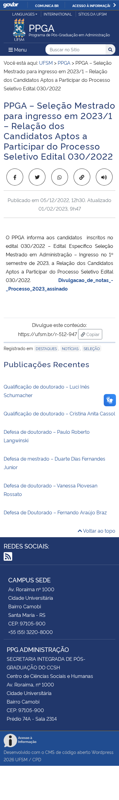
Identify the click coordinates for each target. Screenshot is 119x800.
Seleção (92, 348)
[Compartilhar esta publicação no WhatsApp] (59, 177)
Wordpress (103, 752)
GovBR (10, 5)
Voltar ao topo (98, 530)
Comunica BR (47, 5)
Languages (23, 13)
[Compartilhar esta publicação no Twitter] (37, 177)
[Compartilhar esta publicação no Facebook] (14, 177)
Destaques (46, 348)
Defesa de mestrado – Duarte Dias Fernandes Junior (54, 462)
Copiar (93, 334)
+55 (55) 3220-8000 (30, 631)
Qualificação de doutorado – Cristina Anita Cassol (59, 413)
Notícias (70, 348)
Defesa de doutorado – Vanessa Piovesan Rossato (50, 489)
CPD (36, 759)
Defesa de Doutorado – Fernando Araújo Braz (55, 512)
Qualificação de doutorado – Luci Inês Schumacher (46, 390)
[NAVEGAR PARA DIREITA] (114, 5)
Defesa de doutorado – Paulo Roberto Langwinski (47, 435)
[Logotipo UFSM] (19, 28)
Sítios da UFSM (92, 13)
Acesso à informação (92, 5)
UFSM (21, 759)
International (58, 13)
